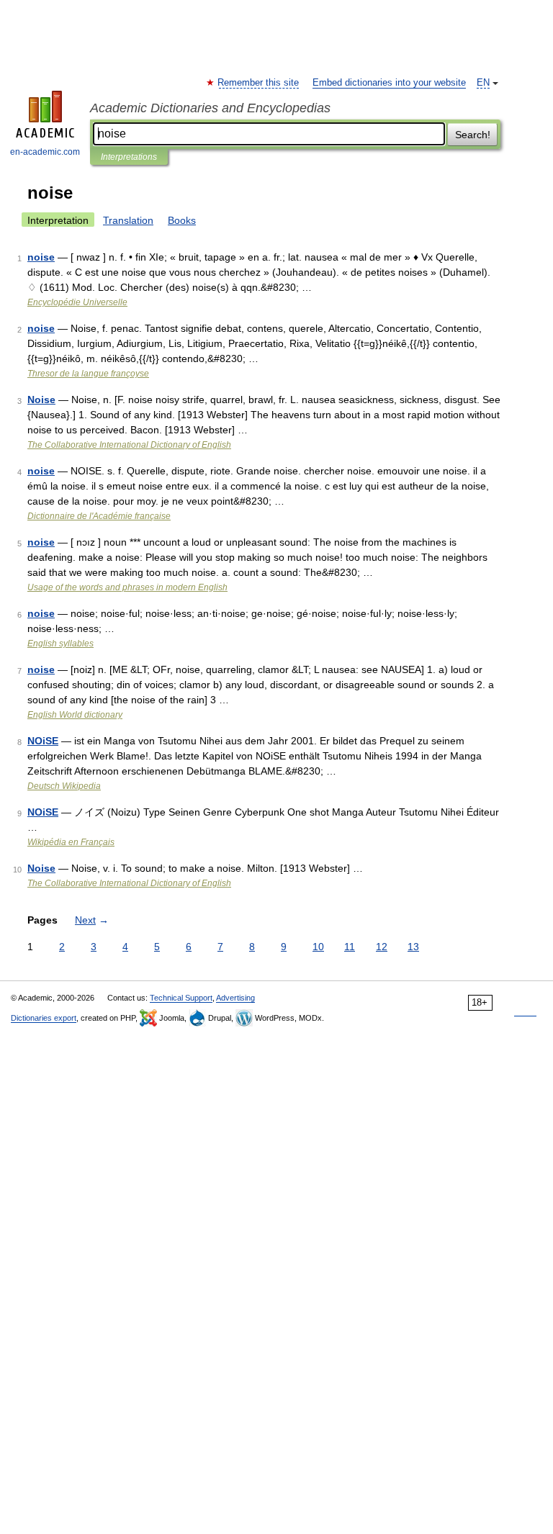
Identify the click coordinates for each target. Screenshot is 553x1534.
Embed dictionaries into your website (389, 83)
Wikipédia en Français (70, 842)
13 (413, 946)
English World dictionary (74, 715)
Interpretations (129, 157)
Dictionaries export (43, 1018)
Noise (41, 399)
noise (41, 257)
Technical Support (181, 997)
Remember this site (259, 83)
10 (318, 946)
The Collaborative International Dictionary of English (129, 445)
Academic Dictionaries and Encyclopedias (210, 108)
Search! (472, 134)
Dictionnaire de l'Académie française (99, 516)
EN (483, 83)
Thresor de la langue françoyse (88, 374)
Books (182, 220)
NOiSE (42, 740)
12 (381, 946)
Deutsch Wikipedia (64, 786)
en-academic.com (45, 152)
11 (349, 946)
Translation (128, 220)
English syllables (60, 644)
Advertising (235, 997)
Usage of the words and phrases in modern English (127, 587)
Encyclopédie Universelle (77, 302)
